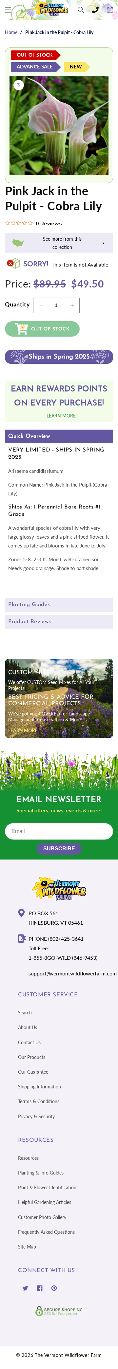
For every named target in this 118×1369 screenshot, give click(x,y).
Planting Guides (29, 604)
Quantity (17, 304)
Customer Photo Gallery (42, 1217)
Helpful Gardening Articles (44, 1202)
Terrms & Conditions (38, 1101)
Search (25, 1012)
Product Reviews (29, 621)
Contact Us (29, 1042)
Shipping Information (39, 1086)
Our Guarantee (33, 1072)
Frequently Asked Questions (46, 1232)
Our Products (31, 1057)
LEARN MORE (22, 730)
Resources (28, 1158)
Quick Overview (29, 436)
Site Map (27, 1246)
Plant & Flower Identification (47, 1187)
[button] (8, 10)
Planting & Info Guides (41, 1172)
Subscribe (59, 848)
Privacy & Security (36, 1116)
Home (11, 32)
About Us (27, 1027)
